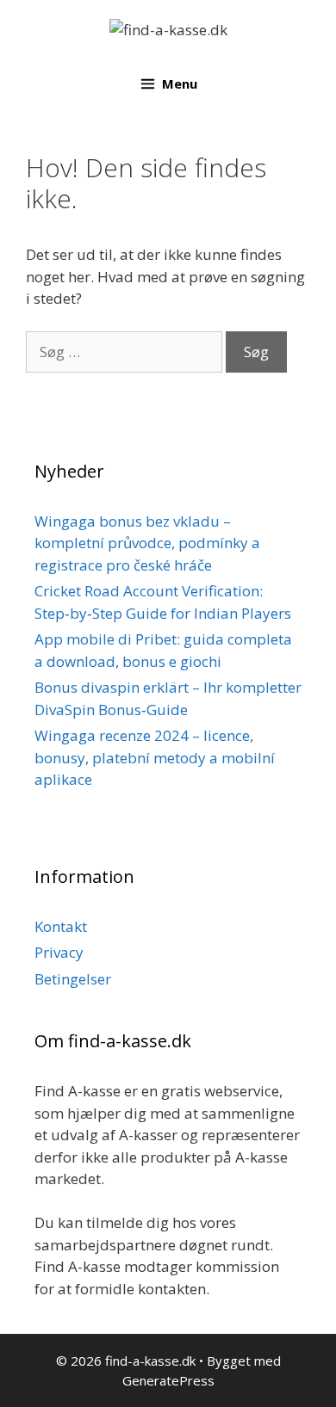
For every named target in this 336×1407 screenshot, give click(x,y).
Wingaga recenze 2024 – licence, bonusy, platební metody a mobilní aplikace (154, 757)
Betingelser (72, 979)
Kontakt (60, 926)
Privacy (59, 952)
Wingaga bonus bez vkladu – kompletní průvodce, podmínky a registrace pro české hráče (147, 543)
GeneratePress (168, 1380)
